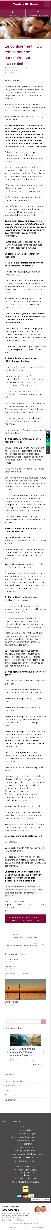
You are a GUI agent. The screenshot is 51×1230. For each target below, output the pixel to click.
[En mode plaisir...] (25, 989)
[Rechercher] (43, 1021)
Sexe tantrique (11, 1100)
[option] (25, 1050)
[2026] (25, 1040)
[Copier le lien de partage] (48, 452)
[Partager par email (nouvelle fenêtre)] (48, 448)
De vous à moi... (11, 1086)
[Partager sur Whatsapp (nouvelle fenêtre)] (48, 444)
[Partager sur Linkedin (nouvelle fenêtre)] (48, 440)
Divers (7, 1090)
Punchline (9, 1095)
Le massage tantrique (14, 1081)
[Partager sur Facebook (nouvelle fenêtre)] (48, 432)
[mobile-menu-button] (47, 4)
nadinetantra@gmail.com (27, 1182)
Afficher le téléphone (27, 1178)
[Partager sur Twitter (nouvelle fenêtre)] (48, 436)
